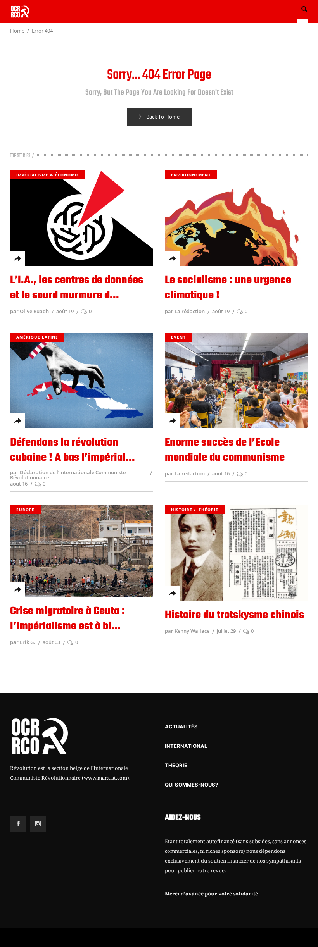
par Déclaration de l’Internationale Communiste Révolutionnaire (68, 475)
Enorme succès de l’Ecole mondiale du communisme (225, 450)
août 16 (19, 483)
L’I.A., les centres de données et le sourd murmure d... (76, 288)
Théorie (208, 509)
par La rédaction (185, 311)
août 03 (51, 642)
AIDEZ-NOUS (183, 817)
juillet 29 (226, 630)
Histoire (181, 509)
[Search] (304, 9)
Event (178, 337)
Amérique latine (37, 337)
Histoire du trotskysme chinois (234, 615)
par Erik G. (22, 642)
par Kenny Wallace (187, 630)
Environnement (191, 174)
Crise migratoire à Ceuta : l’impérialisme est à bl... (67, 619)
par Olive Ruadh (29, 311)
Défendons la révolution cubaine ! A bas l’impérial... (72, 450)
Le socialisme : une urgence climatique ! (228, 288)
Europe (25, 509)
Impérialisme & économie (47, 174)
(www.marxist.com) (105, 777)
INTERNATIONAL (186, 746)
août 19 (65, 311)
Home (17, 30)
